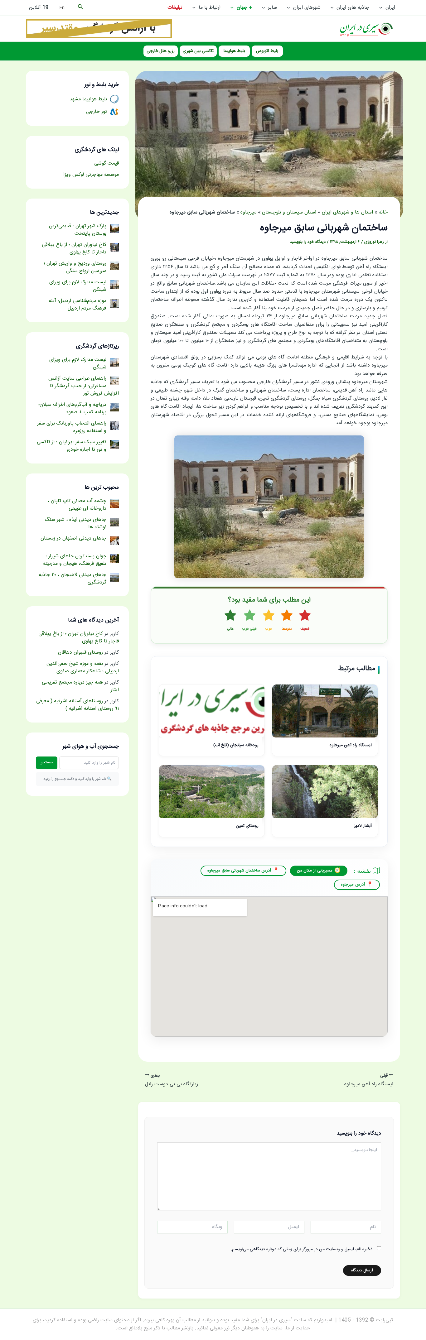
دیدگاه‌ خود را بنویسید (308, 241)
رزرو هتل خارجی (161, 51)
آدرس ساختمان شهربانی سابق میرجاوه (239, 870)
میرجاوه (248, 212)
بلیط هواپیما (234, 51)
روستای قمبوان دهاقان (80, 652)
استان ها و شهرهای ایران (347, 212)
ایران (390, 7)
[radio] (305, 621)
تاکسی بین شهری (198, 51)
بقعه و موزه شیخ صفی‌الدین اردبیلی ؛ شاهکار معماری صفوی (82, 667)
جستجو (47, 762)
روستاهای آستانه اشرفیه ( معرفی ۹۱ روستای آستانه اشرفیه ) (77, 705)
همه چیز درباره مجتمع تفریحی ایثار (80, 686)
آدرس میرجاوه (353, 884)
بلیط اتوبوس (267, 51)
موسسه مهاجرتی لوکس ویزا (91, 175)
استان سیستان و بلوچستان (289, 212)
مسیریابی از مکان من (314, 870)
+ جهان (244, 7)
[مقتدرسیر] (99, 29)
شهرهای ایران (307, 7)
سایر (272, 7)
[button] (382, 7)
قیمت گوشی (106, 163)
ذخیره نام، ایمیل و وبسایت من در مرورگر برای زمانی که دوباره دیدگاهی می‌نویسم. (301, 1249)
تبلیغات (174, 7)
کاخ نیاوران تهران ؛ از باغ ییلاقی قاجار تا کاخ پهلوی (78, 638)
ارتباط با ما (209, 7)
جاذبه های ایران (352, 7)
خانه (383, 212)
